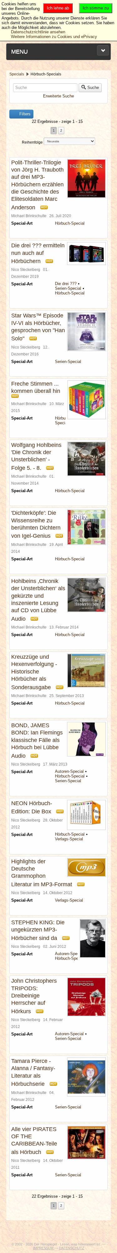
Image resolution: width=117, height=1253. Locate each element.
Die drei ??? (65, 283)
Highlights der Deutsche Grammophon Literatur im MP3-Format (41, 873)
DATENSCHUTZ (71, 1248)
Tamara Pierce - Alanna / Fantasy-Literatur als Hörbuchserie (33, 1072)
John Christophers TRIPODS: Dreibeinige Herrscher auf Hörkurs (34, 996)
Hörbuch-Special (70, 223)
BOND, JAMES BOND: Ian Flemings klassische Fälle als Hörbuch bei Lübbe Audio (37, 740)
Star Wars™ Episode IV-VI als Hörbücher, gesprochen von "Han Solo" (38, 327)
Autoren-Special (69, 771)
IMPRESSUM (43, 1248)
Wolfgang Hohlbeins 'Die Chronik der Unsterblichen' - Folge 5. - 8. (36, 456)
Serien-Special (68, 288)
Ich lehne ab (58, 8)
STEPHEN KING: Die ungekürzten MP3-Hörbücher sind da (38, 930)
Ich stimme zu (96, 8)
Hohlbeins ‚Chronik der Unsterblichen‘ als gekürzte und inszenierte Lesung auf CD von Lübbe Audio (38, 600)
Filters (24, 114)
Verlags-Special (69, 839)
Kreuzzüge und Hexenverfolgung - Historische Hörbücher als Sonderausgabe (34, 672)
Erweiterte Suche (58, 96)
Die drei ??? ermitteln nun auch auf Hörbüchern (38, 253)
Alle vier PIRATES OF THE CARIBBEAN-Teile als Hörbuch (34, 1140)
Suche (93, 87)
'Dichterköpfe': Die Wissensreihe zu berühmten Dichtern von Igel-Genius (36, 524)
